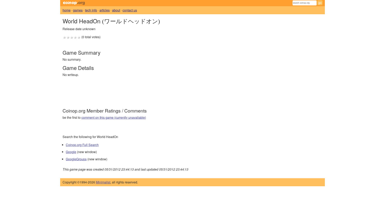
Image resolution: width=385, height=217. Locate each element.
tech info (91, 10)
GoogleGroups (76, 159)
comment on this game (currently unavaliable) (113, 117)
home (67, 10)
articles (104, 10)
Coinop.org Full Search (82, 144)
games (78, 10)
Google (71, 151)
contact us (130, 10)
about (116, 10)
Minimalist (103, 182)
